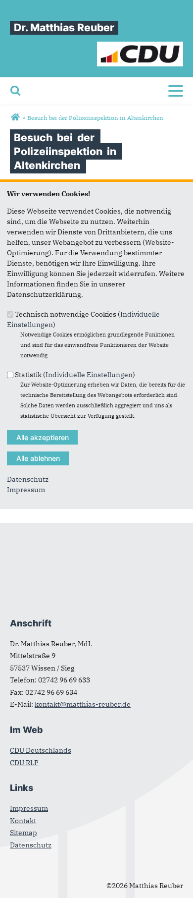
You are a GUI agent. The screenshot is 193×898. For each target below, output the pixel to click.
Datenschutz (27, 479)
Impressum (26, 489)
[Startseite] (140, 46)
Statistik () (75, 374)
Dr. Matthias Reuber (64, 27)
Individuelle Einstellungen (89, 374)
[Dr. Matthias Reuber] (15, 117)
